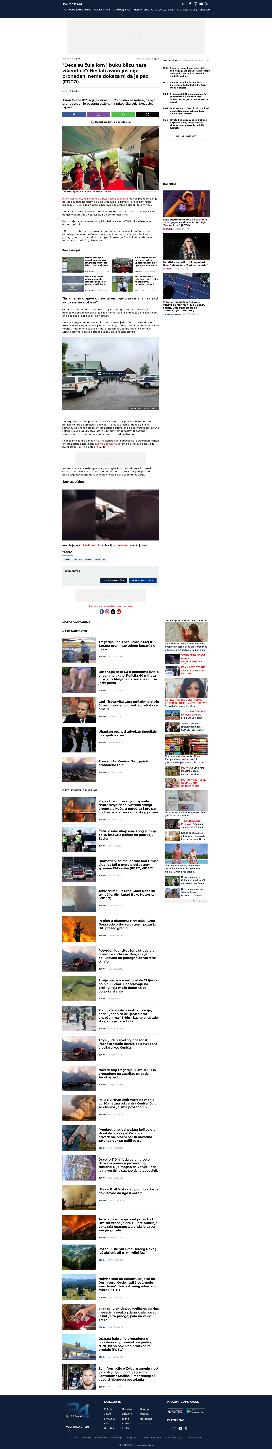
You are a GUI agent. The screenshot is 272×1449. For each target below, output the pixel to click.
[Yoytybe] (201, 4)
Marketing (116, 1437)
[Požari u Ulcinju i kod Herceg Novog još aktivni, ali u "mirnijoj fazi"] (79, 1257)
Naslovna (66, 58)
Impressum (101, 1437)
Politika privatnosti (151, 1437)
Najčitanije (186, 60)
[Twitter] (207, 4)
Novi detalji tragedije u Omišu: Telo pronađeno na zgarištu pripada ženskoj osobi (127, 1073)
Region (77, 58)
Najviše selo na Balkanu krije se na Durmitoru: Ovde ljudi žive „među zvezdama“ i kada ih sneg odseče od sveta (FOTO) (128, 1284)
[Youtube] (119, 611)
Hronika (137, 9)
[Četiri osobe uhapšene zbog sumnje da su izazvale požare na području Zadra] (79, 839)
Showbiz (118, 9)
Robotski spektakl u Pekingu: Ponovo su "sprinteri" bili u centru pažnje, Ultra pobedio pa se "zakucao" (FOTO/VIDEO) (184, 306)
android (96, 545)
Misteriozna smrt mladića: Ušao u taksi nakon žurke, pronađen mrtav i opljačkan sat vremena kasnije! (146, 281)
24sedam (122, 545)
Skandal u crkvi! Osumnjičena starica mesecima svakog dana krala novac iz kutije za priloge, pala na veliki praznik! (128, 1314)
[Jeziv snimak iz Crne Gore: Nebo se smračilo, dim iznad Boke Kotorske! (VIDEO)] (79, 899)
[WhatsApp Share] (123, 114)
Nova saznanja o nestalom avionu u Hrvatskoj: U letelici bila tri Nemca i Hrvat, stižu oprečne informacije (97, 262)
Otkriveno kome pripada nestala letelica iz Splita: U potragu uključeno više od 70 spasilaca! (96, 281)
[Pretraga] (183, 4)
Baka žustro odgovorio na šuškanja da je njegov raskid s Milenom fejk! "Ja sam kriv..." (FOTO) (185, 222)
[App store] (175, 1411)
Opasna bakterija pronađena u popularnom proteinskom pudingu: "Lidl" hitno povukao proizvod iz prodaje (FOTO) (126, 1344)
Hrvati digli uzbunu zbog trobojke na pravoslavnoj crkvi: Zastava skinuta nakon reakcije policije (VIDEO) (188, 124)
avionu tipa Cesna (105, 444)
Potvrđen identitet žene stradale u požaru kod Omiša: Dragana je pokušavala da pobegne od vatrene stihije (127, 956)
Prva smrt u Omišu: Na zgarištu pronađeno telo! (123, 763)
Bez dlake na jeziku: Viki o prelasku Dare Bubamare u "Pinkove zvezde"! (185, 264)
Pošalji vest (131, 1437)
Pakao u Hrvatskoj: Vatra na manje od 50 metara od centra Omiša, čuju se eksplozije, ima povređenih (127, 1103)
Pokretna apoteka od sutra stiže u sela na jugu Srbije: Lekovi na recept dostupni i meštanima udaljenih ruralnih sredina (190, 72)
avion (88, 559)
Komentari (202, 60)
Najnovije (69, 9)
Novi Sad (145, 1423)
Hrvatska (100, 559)
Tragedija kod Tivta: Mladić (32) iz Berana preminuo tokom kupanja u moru (126, 645)
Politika (97, 9)
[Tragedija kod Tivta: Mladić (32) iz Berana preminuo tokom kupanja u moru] (79, 650)
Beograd (145, 1409)
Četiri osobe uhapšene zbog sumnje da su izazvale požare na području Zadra (127, 835)
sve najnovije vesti (186, 136)
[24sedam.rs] (72, 4)
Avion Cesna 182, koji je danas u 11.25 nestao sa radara (95, 199)
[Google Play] (195, 1411)
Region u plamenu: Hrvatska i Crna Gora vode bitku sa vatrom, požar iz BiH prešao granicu (127, 924)
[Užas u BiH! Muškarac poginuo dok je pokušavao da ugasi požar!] (79, 1197)
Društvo (148, 9)
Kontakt (87, 1437)
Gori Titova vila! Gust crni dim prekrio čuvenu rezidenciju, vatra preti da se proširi (128, 705)
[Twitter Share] (147, 114)
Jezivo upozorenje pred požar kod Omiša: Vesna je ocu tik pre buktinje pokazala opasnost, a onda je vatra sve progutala (127, 1225)
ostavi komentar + (142, 580)
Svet (128, 9)
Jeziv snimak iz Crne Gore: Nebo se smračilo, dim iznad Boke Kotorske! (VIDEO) (126, 894)
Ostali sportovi (172, 314)
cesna (67, 559)
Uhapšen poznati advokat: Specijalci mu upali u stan (128, 733)
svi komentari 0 (114, 580)
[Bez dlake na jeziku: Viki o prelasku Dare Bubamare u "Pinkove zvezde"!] (186, 246)
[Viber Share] (98, 114)
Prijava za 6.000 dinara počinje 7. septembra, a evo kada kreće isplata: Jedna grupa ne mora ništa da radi (189, 98)
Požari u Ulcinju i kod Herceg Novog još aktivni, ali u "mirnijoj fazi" (127, 1251)
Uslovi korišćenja (173, 1437)
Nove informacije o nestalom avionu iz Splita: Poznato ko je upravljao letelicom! (146, 262)
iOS (85, 545)
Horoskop (204, 9)
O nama (74, 1437)
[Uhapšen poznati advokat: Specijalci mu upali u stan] (79, 740)
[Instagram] (195, 4)
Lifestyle (160, 9)
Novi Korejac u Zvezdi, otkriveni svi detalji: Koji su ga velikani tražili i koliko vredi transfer (189, 111)
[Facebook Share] (74, 114)
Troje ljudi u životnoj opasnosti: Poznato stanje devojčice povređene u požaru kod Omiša (128, 1044)
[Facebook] (190, 4)
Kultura (181, 9)
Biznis (171, 9)
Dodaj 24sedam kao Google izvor (113, 122)
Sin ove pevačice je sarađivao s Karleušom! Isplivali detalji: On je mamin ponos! (188, 85)
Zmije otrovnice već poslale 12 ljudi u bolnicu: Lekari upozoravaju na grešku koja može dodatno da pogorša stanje (128, 986)
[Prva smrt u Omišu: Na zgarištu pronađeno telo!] (79, 769)
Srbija (192, 9)
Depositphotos (194, 1437)
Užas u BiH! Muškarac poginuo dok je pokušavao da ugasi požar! (128, 1191)
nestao (78, 559)
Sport (107, 9)
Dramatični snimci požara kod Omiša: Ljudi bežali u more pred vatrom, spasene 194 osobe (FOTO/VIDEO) (128, 864)
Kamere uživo (83, 9)
